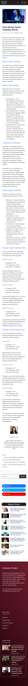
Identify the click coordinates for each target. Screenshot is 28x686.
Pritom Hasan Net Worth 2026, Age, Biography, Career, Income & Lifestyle (18, 533)
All (5, 455)
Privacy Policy (6, 620)
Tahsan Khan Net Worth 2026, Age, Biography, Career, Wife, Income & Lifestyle (18, 527)
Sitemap (4, 628)
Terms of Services (7, 623)
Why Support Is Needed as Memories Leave (17, 545)
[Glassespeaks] (4, 2)
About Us (5, 617)
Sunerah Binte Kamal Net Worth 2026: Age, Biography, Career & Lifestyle (18, 509)
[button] (18, 2)
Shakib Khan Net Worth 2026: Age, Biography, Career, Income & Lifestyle (18, 515)
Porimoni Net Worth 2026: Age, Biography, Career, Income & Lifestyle (17, 552)
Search (23, 476)
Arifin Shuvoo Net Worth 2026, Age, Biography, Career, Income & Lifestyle (18, 521)
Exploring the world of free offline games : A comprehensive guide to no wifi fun (13, 464)
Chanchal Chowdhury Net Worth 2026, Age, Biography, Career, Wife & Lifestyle (18, 540)
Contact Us (5, 625)
